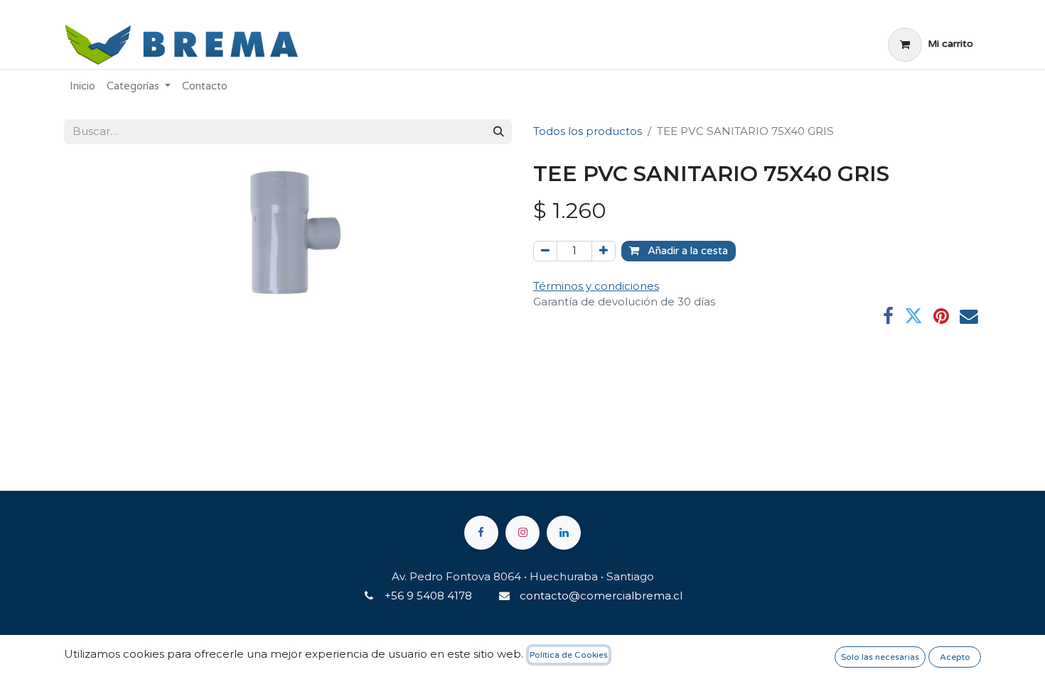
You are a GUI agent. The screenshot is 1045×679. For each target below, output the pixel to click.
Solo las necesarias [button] (880, 657)
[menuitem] (82, 86)
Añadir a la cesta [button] (686, 250)
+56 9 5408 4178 (428, 595)
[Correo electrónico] (969, 317)
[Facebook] (888, 317)
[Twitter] (913, 317)
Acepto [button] (955, 657)
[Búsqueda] (499, 131)
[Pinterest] (941, 317)
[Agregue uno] (603, 251)
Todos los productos (587, 131)
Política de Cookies (569, 655)
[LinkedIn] (564, 533)
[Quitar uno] (545, 251)
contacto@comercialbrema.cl (601, 595)
